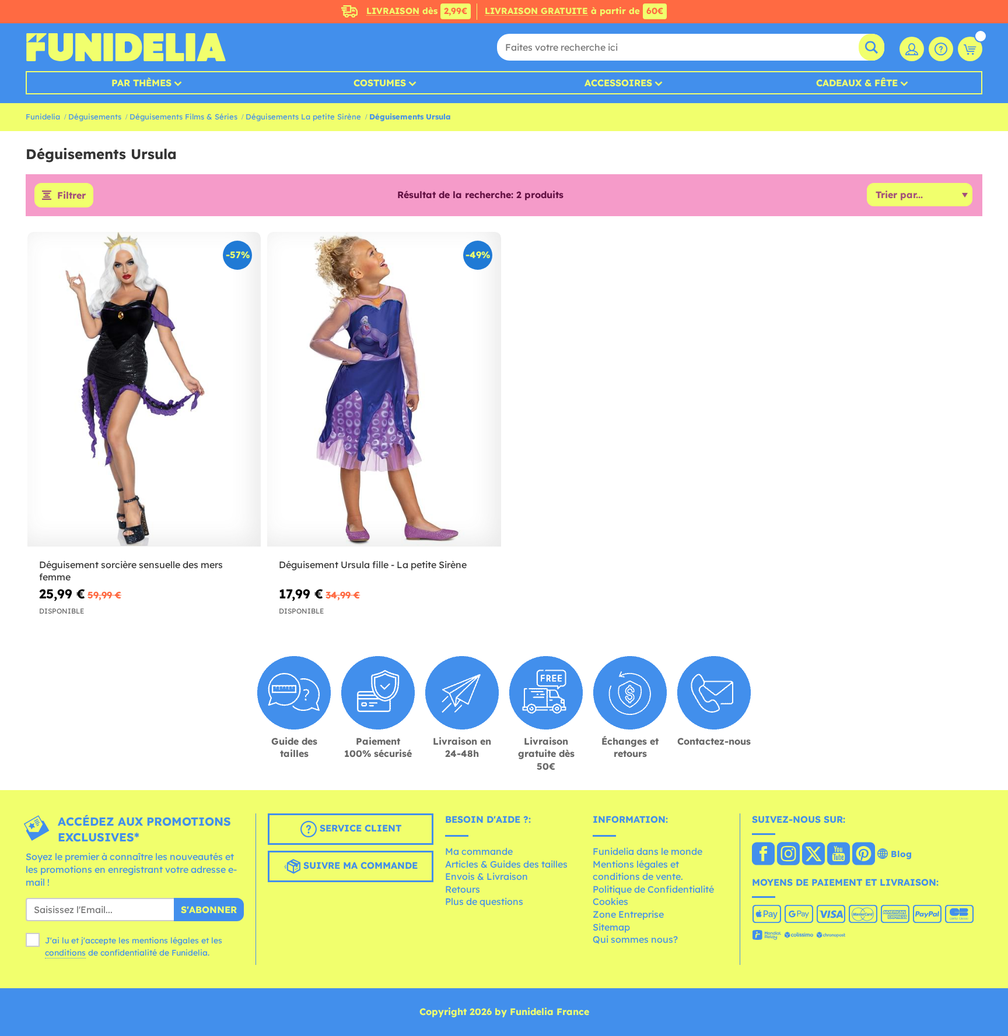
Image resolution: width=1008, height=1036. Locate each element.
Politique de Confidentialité (653, 889)
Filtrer (71, 195)
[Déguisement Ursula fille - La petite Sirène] (384, 389)
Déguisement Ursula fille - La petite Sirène (373, 564)
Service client (359, 828)
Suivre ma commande (359, 866)
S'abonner (209, 909)
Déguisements (94, 116)
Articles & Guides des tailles (506, 864)
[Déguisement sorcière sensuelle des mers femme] (144, 389)
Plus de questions (484, 901)
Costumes (380, 82)
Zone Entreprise (628, 914)
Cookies (610, 901)
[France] (763, 855)
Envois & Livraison (486, 876)
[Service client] (941, 49)
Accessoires (618, 82)
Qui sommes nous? (635, 939)
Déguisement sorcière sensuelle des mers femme (131, 571)
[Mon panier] (970, 49)
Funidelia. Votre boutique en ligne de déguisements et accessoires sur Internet (126, 47)
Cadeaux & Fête (857, 82)
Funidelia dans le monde (647, 851)
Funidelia (43, 116)
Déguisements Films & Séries (183, 116)
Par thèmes (141, 82)
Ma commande (479, 851)
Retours (462, 889)
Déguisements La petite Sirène (303, 116)
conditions (65, 952)
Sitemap (611, 927)
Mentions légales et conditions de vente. (638, 870)
